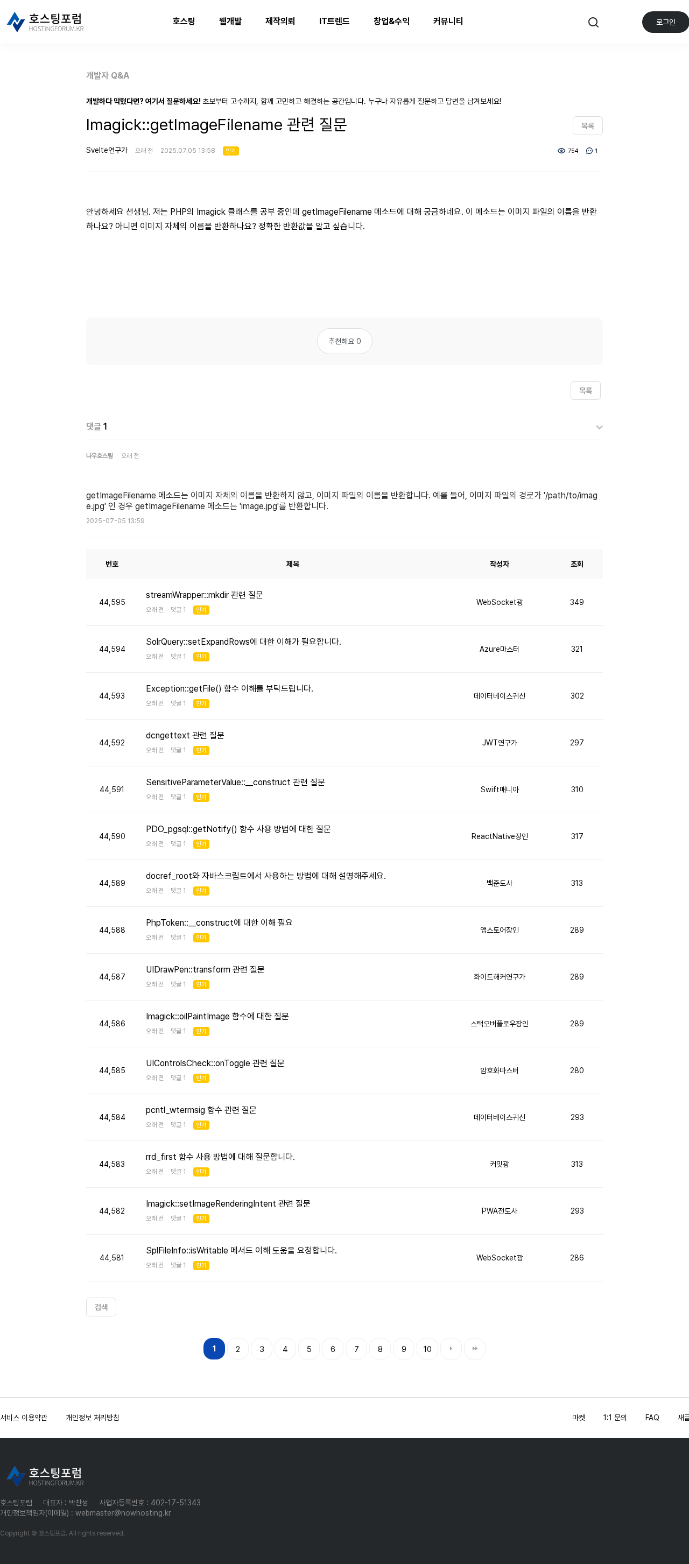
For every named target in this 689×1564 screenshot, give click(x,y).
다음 (451, 1348)
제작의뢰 (280, 21)
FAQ (652, 1417)
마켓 (578, 1417)
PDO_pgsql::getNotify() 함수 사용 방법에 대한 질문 (238, 829)
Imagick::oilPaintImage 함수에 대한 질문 (217, 1016)
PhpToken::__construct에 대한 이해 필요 (219, 923)
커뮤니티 (448, 21)
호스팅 (184, 21)
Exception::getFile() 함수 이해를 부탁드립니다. (229, 689)
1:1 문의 (615, 1417)
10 (428, 1349)
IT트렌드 (334, 21)
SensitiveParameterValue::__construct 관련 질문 (235, 782)
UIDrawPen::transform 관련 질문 (205, 969)
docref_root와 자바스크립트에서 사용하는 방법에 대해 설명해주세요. (266, 876)
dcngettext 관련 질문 (185, 735)
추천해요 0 (344, 341)
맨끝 (475, 1348)
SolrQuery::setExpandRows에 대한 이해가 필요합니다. (243, 642)
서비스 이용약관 (23, 1417)
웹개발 (230, 21)
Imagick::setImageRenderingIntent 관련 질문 (228, 1204)
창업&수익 (392, 21)
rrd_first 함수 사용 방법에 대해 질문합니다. (220, 1157)
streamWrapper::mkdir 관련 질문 (204, 595)
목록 (587, 126)
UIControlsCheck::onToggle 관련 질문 (215, 1063)
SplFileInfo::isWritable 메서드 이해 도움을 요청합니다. (241, 1250)
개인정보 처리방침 (92, 1417)
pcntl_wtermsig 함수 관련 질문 (201, 1110)
